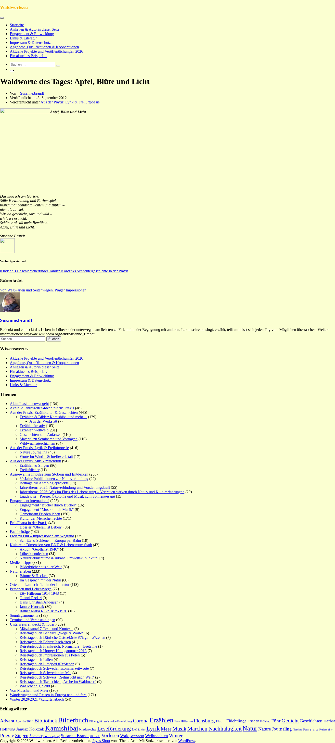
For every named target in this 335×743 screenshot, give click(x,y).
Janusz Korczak (32, 606)
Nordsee (297, 729)
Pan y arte (310, 729)
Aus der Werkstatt (43, 421)
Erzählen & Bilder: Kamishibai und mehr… (53, 417)
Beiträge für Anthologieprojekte (44, 483)
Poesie (7, 735)
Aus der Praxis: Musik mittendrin (35, 461)
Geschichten (311, 720)
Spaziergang (51, 736)
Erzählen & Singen (34, 465)
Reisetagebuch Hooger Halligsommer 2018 (53, 651)
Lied (134, 729)
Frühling (265, 721)
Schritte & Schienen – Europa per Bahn (50, 540)
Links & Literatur (23, 38)
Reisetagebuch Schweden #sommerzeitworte (54, 668)
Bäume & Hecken (34, 576)
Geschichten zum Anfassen (41, 434)
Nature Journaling (33, 452)
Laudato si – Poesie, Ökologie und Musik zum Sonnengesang (67, 496)
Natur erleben (20, 571)
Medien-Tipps (20, 562)
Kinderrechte (87, 729)
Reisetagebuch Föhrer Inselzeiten (45, 642)
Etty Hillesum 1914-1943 (39, 593)
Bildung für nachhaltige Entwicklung (110, 721)
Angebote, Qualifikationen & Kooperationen (44, 47)
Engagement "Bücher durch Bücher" (48, 505)
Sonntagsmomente (24, 615)
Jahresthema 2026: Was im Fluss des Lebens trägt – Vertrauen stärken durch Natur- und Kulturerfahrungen (102, 492)
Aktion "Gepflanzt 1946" (39, 549)
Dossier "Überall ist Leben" (41, 527)
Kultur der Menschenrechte (41, 518)
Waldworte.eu (14, 7)
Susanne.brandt (32, 93)
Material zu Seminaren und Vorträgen (48, 439)
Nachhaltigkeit (225, 728)
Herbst (329, 721)
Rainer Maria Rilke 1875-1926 (43, 611)
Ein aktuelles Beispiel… (28, 56)
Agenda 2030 (24, 721)
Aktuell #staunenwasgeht (29, 404)
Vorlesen (110, 735)
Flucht (220, 721)
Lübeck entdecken (34, 554)
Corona (140, 720)
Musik (179, 729)
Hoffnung (7, 729)
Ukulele (95, 736)
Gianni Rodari (31, 598)
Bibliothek (45, 721)
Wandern (137, 736)
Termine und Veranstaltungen (32, 620)
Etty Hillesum (183, 721)
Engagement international (29, 501)
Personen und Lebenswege (31, 589)
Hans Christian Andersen (39, 602)
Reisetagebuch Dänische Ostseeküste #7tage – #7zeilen (62, 637)
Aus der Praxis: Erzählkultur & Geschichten (44, 412)
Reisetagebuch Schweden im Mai (45, 673)
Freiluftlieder (29, 470)
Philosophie (326, 729)
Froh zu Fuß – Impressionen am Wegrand (42, 536)
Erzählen (161, 720)
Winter (176, 735)
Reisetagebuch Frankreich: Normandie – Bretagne (58, 646)
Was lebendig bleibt (35, 686)
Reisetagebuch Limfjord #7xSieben (47, 664)
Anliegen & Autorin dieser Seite (34, 29)
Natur (250, 728)
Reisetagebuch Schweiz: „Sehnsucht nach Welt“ (57, 677)
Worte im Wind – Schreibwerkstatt (46, 456)
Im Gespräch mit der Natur (40, 580)
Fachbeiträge (20, 531)
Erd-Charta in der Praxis (28, 523)
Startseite (17, 25)
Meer (166, 728)
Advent (7, 720)
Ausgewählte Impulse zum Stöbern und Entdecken (49, 474)
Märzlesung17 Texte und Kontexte (46, 629)
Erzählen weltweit (34, 430)
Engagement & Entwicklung (32, 34)
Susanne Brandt (75, 735)
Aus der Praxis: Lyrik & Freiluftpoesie (70, 102)
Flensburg (204, 721)
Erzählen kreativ (32, 426)
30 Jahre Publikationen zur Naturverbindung (54, 479)
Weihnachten (156, 735)
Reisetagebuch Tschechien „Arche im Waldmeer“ (58, 682)
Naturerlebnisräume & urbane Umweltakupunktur (58, 558)
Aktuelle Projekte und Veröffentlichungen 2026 (46, 51)
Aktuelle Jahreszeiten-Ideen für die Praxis (42, 408)
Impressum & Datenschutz (30, 42)
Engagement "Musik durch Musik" (47, 509)
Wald (124, 735)
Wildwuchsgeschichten (37, 443)
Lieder (141, 729)
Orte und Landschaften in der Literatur (39, 584)
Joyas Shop (101, 741)
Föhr (276, 720)
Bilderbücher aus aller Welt (41, 567)
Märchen (197, 729)
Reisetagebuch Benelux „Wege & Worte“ (52, 633)
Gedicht (290, 721)
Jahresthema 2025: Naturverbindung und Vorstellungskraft (65, 487)
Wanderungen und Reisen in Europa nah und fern (48, 695)
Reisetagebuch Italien (36, 659)
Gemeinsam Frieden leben (40, 514)
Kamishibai (61, 728)
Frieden (253, 721)
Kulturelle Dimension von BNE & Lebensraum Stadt (51, 545)
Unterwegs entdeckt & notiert (32, 624)
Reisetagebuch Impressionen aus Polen (50, 655)
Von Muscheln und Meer (29, 690)
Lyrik (153, 728)
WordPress (186, 741)
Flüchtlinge (236, 720)
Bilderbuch (73, 720)
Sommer (35, 736)
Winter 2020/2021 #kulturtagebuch (37, 699)
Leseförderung (114, 728)
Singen (21, 735)
